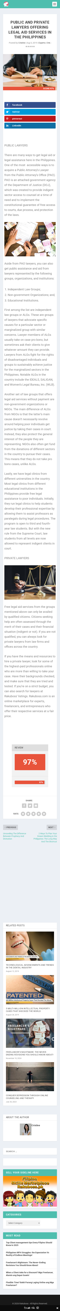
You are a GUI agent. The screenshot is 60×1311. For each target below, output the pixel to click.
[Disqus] (30, 883)
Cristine (21, 43)
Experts (42, 43)
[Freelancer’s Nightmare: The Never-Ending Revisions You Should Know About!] (30, 1033)
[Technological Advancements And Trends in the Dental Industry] (30, 946)
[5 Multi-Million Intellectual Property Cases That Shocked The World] (30, 989)
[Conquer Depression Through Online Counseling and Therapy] (30, 1076)
